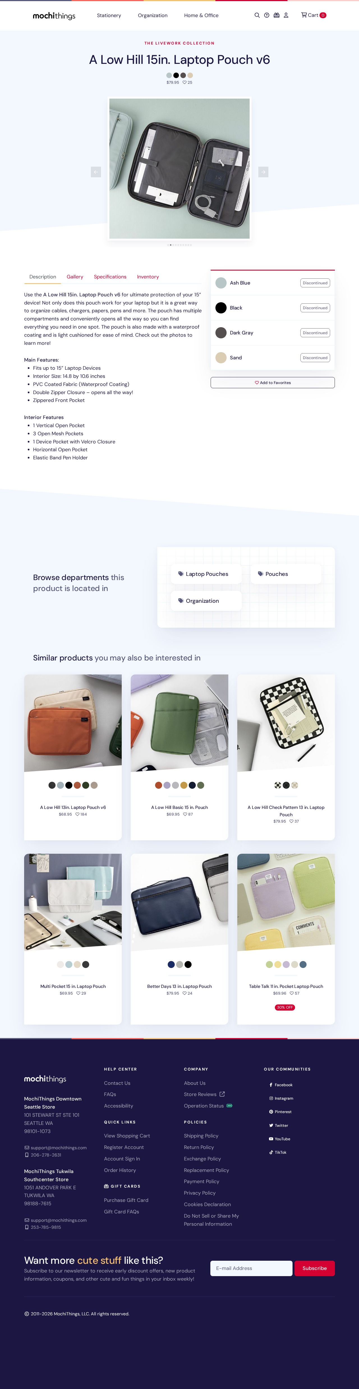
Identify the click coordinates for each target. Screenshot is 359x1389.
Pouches (277, 574)
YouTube (284, 1138)
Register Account (124, 1147)
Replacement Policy (206, 1170)
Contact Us (117, 1083)
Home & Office (201, 15)
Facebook (285, 1084)
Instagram (286, 1098)
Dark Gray (241, 332)
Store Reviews (201, 1094)
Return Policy (199, 1147)
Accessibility (118, 1105)
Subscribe (319, 1268)
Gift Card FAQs (121, 1211)
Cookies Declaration (207, 1204)
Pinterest (285, 1111)
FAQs (110, 1094)
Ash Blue (240, 283)
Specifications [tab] (110, 276)
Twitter (283, 1125)
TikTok (282, 1152)
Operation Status (204, 1105)
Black (236, 307)
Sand (236, 357)
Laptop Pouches (207, 574)
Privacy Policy (200, 1193)
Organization (152, 15)
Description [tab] (42, 276)
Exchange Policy (202, 1158)
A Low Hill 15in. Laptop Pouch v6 (179, 59)
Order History (120, 1170)
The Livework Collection (179, 43)
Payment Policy (201, 1181)
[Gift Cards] (276, 15)
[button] (179, 169)
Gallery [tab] (75, 276)
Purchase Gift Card (126, 1200)
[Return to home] (54, 15)
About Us (195, 1083)
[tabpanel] (113, 376)
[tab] (168, 245)
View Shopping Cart (127, 1135)
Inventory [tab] (148, 276)
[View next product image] (263, 172)
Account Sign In (122, 1158)
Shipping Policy (201, 1135)
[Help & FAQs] (266, 15)
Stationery (109, 15)
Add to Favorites (275, 382)
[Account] (286, 15)
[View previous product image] (96, 172)
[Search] (257, 15)
